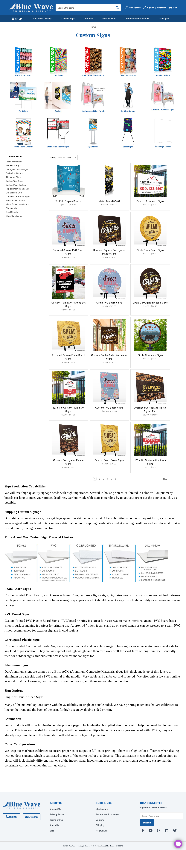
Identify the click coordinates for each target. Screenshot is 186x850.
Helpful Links (102, 830)
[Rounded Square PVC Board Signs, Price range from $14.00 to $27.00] (68, 230)
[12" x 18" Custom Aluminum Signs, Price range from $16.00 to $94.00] (68, 387)
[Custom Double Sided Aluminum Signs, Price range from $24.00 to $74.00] (109, 335)
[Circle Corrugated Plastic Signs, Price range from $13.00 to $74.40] (150, 282)
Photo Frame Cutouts (15, 200)
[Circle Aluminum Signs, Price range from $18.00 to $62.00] (150, 335)
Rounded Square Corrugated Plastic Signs (109, 251)
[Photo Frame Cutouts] (23, 133)
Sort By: (53, 157)
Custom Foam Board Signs (109, 460)
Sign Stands (11, 208)
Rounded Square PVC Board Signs (68, 251)
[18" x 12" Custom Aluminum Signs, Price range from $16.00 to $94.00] (150, 440)
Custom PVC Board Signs (109, 407)
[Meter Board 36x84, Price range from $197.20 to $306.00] (109, 181)
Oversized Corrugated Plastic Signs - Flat (150, 409)
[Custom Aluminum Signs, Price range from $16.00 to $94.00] (150, 181)
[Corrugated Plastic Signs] (93, 61)
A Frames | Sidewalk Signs (18, 196)
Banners (89, 18)
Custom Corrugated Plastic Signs (68, 461)
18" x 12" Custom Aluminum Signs (150, 461)
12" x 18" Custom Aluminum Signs (68, 409)
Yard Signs (163, 18)
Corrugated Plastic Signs (17, 169)
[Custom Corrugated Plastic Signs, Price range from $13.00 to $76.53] (68, 440)
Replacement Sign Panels (17, 188)
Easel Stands (12, 211)
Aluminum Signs (13, 177)
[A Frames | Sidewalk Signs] (162, 96)
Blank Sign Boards (14, 215)
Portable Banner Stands (137, 18)
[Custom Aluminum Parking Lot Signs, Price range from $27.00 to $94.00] (68, 282)
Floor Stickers (109, 18)
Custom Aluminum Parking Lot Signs (68, 304)
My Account (102, 808)
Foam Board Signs (14, 161)
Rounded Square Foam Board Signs (68, 356)
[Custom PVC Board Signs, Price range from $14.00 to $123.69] (109, 387)
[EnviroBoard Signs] (127, 61)
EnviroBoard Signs (14, 173)
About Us (54, 825)
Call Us (13, 816)
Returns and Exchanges (107, 814)
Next (165, 478)
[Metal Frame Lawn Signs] (58, 133)
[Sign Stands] (93, 133)
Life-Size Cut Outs (14, 192)
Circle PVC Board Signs (109, 302)
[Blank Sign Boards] (162, 133)
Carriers (100, 819)
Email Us (33, 816)
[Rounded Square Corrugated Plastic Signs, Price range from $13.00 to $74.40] (109, 230)
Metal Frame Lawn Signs (17, 204)
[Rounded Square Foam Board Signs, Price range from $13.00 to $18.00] (68, 335)
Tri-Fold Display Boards (68, 201)
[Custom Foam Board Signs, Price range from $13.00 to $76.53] (109, 440)
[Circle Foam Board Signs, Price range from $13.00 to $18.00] (150, 230)
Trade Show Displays (41, 18)
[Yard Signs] (23, 97)
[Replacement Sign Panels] (93, 97)
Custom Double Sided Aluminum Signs (109, 356)
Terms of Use (56, 819)
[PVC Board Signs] (58, 61)
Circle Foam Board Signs (150, 250)
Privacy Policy (57, 814)
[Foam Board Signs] (23, 61)
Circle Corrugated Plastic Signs (150, 302)
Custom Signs (68, 18)
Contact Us (55, 808)
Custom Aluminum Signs (150, 201)
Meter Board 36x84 (109, 201)
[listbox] (67, 157)
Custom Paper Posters (16, 184)
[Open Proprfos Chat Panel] (178, 844)
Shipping (100, 825)
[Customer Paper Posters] (58, 97)
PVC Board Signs (13, 165)
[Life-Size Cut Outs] (127, 97)
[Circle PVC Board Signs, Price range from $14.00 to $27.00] (109, 282)
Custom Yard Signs (14, 180)
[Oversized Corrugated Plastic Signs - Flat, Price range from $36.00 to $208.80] (150, 387)
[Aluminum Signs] (162, 61)
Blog (52, 830)
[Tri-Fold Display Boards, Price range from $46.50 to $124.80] (68, 181)
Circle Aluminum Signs (150, 355)
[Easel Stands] (127, 133)
